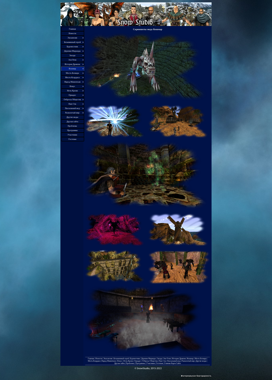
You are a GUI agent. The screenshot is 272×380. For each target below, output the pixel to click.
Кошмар (190, 358)
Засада (159, 358)
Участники (150, 363)
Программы (140, 363)
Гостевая (159, 363)
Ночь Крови (128, 361)
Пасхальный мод (173, 361)
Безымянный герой (121, 358)
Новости (98, 358)
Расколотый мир (188, 361)
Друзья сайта (119, 363)
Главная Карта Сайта (172, 363)
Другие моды (201, 361)
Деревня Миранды (148, 358)
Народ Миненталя (109, 361)
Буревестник (135, 358)
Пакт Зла (162, 361)
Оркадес (137, 361)
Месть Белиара (200, 358)
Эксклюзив (107, 358)
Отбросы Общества (150, 361)
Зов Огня (167, 358)
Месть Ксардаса (94, 361)
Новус (119, 361)
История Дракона (179, 358)
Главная (91, 358)
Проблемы (130, 363)
